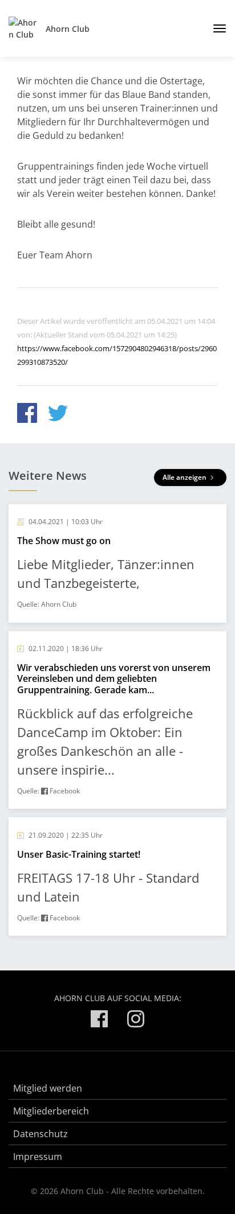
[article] (117, 563)
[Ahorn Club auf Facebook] (99, 1020)
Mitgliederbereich (51, 1111)
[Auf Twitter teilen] (58, 414)
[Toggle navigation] (215, 28)
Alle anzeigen (185, 477)
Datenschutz (40, 1133)
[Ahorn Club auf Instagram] (135, 1020)
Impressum (37, 1156)
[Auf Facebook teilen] (27, 414)
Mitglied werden (47, 1088)
